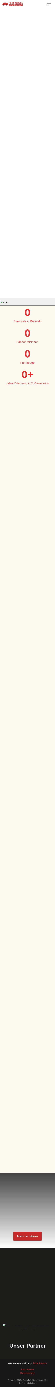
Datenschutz (27, 1373)
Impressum (27, 1369)
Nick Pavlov (40, 1363)
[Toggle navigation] (49, 4)
